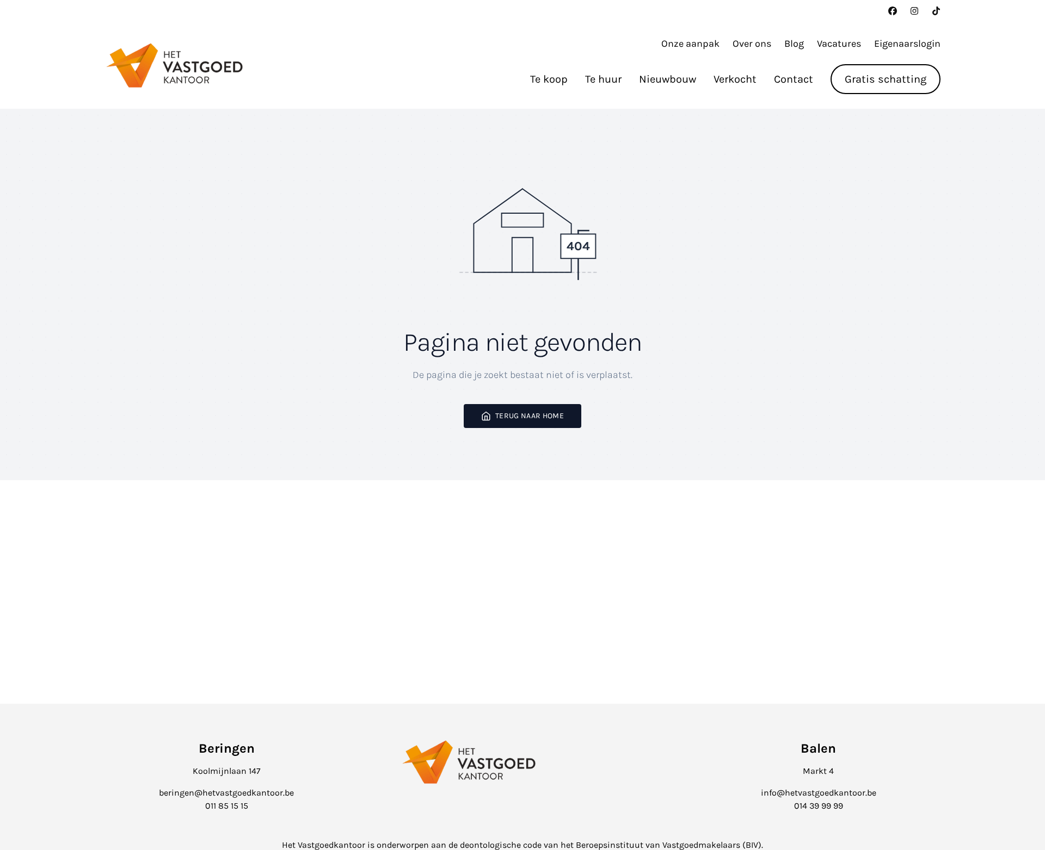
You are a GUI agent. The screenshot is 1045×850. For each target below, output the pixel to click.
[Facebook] (892, 11)
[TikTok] (936, 11)
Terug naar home (529, 415)
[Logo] (174, 65)
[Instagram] (914, 11)
